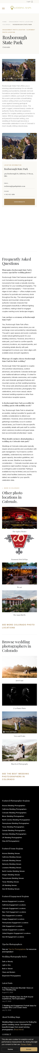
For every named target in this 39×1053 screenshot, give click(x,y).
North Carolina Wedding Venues (13, 871)
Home (4, 21)
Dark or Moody (7, 961)
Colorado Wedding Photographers (14, 813)
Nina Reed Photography (19, 764)
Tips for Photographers (17, 949)
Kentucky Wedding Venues (11, 864)
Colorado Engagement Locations (14, 908)
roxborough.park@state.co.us (14, 186)
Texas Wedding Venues (10, 882)
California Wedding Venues (11, 857)
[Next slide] (32, 70)
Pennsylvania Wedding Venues (13, 878)
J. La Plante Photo (19, 708)
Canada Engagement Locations (13, 930)
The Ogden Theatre (20, 531)
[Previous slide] (5, 70)
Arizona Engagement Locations (13, 901)
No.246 (19, 587)
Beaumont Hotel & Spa (19, 559)
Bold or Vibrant (7, 969)
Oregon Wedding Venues (11, 875)
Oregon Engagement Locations (13, 919)
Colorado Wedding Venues (11, 860)
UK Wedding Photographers (12, 838)
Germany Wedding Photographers (14, 834)
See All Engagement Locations (13, 937)
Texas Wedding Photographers (13, 827)
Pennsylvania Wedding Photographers (15, 823)
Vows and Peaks (11, 732)
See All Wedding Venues (11, 889)
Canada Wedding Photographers (13, 830)
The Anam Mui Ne (19, 615)
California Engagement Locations (14, 905)
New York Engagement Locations (14, 912)
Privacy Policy (26, 1044)
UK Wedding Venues (9, 885)
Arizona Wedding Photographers (13, 806)
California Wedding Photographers (14, 809)
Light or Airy (6, 965)
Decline (10, 1049)
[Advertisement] (19, 232)
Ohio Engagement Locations (12, 916)
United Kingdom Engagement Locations (16, 933)
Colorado (6, 24)
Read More (19, 1029)
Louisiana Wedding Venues (11, 868)
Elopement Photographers (11, 976)
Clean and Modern (8, 972)
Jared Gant (19, 680)
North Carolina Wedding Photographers (16, 820)
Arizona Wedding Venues (11, 853)
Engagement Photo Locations (21, 21)
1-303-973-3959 (9, 194)
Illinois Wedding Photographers (13, 816)
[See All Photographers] (10, 841)
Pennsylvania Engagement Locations (15, 923)
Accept (28, 1049)
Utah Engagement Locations (12, 926)
